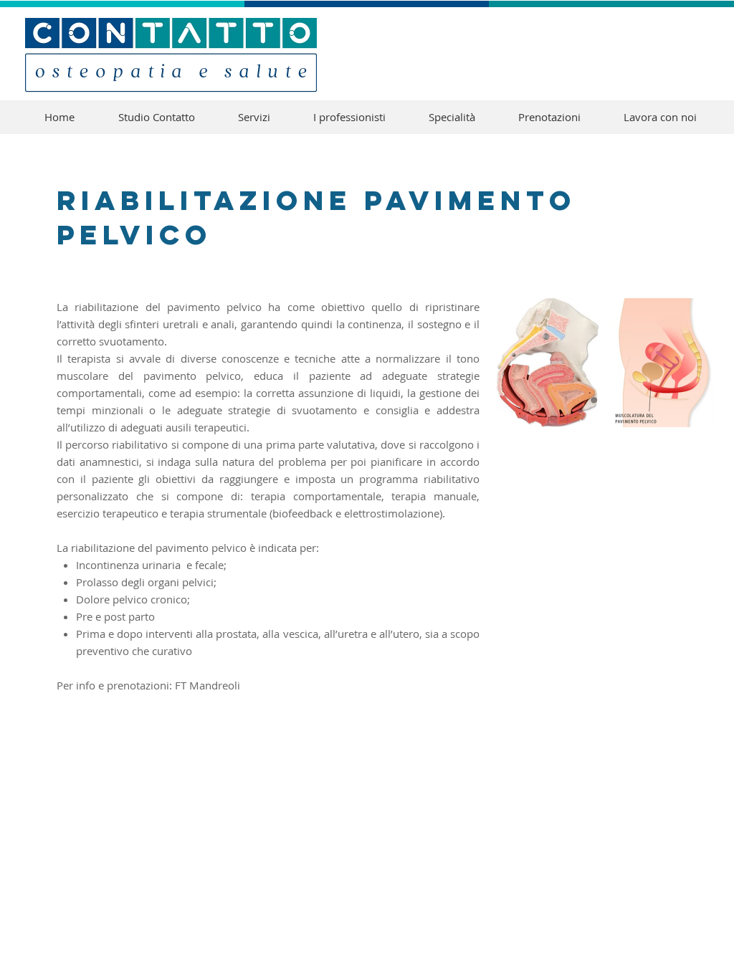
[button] (452, 117)
